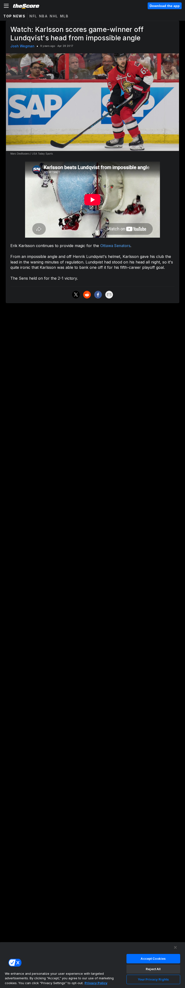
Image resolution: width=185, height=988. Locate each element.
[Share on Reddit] (87, 295)
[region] (92, 965)
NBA (43, 16)
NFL (33, 16)
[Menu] (6, 6)
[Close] (175, 947)
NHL (54, 16)
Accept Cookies (153, 958)
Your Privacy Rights (153, 979)
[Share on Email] (109, 295)
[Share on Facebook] (98, 295)
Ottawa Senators (115, 245)
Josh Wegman (22, 46)
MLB (64, 16)
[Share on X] (76, 295)
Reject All (153, 969)
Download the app (165, 6)
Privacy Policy (96, 983)
